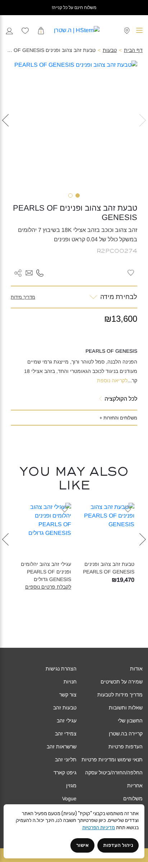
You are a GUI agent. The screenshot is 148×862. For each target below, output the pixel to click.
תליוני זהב (66, 759)
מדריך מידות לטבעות (120, 695)
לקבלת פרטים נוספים (48, 587)
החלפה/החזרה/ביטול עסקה (114, 772)
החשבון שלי (130, 721)
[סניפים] (127, 30)
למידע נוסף (102, 555)
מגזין (71, 785)
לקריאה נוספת (112, 380)
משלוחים (133, 798)
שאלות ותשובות (126, 708)
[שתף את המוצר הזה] (18, 272)
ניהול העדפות (118, 845)
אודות (136, 669)
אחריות (135, 785)
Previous (142, 132)
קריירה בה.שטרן (126, 733)
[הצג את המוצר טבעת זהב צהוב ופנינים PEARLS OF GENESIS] (105, 531)
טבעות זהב (65, 708)
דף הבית (133, 50)
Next (5, 132)
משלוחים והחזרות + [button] (118, 418)
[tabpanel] (74, 124)
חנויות (70, 682)
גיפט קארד (65, 772)
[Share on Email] (29, 272)
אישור (82, 845)
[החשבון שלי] (9, 30)
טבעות (110, 50)
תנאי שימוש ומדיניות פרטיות (112, 759)
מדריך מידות (23, 297)
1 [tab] (77, 195)
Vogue (69, 798)
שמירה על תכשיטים (122, 682)
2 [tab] (70, 195)
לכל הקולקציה (121, 399)
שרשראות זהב (62, 746)
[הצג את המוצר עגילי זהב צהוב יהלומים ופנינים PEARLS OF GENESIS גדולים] (42, 531)
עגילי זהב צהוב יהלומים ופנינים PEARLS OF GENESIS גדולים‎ (46, 571)
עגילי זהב (67, 721)
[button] (29, 273)
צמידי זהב (66, 733)
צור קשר (68, 695)
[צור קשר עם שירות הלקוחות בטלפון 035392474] (40, 272)
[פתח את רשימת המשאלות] (25, 30)
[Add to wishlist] (130, 272)
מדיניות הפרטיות (98, 827)
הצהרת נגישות (61, 669)
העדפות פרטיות (125, 746)
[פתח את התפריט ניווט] (139, 30)
